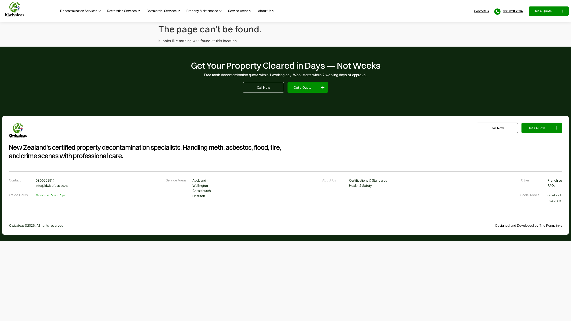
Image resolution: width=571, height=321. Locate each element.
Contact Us (481, 11)
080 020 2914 (513, 11)
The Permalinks (550, 225)
